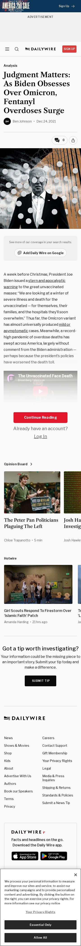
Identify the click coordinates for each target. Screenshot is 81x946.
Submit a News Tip (56, 803)
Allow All (40, 937)
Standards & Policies (57, 795)
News (8, 738)
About (8, 768)
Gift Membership (54, 753)
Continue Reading (40, 417)
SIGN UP (69, 49)
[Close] (76, 875)
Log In (40, 436)
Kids (7, 761)
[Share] (73, 140)
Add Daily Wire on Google (43, 253)
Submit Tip (41, 680)
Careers (48, 738)
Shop (8, 753)
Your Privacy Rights (57, 761)
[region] (40, 907)
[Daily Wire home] (40, 49)
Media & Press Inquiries (53, 778)
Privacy (9, 806)
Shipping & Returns (56, 787)
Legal (46, 768)
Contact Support (54, 745)
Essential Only (41, 925)
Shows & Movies (16, 745)
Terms (9, 799)
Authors (10, 783)
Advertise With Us (17, 776)
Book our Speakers (18, 791)
